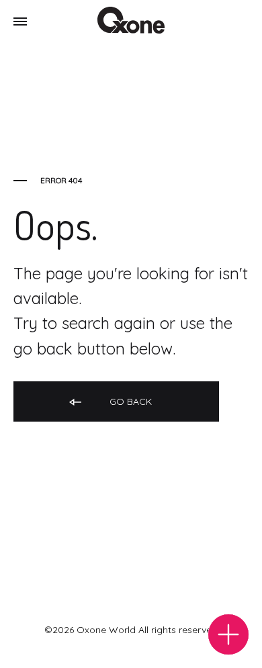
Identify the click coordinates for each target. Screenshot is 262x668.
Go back (129, 401)
